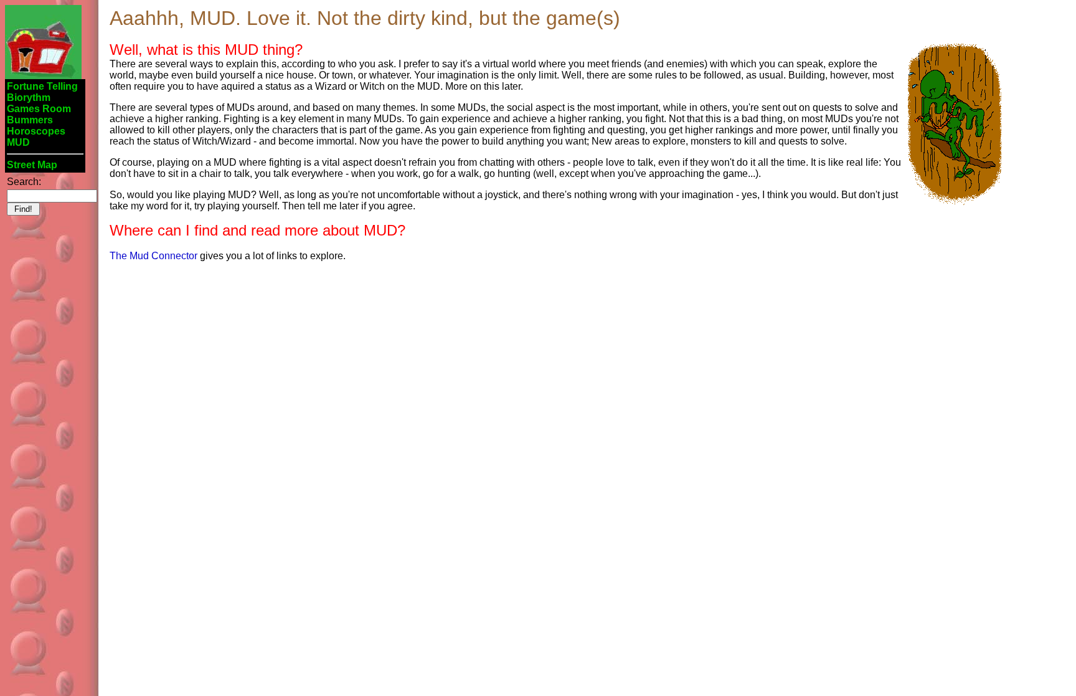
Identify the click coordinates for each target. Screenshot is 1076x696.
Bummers (30, 120)
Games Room (39, 108)
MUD (18, 142)
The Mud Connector (153, 255)
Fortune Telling (42, 86)
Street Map (32, 165)
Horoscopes (36, 131)
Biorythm (28, 97)
